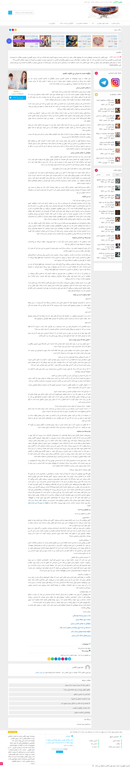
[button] (9, 41)
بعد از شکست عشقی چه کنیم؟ (80, 699)
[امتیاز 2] (16, 91)
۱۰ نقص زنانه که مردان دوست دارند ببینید (77, 685)
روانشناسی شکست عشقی (82, 712)
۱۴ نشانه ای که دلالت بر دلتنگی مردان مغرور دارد (75, 703)
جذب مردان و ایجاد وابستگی (82, 616)
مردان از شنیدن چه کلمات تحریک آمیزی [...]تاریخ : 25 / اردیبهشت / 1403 (105, 255)
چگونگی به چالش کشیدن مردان (81, 624)
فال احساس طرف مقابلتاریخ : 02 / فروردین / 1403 (106, 110)
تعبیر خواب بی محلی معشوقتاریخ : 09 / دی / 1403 (105, 181)
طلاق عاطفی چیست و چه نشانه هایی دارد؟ (77, 690)
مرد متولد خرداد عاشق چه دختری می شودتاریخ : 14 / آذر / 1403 (106, 229)
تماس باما (94, 744)
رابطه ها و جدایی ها (84, 648)
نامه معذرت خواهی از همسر (81, 708)
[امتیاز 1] (14, 91)
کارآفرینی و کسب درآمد (66, 23)
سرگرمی (53, 23)
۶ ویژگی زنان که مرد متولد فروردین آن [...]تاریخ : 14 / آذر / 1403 (106, 204)
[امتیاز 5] (21, 91)
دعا (93, 23)
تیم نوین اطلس (77, 667)
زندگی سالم (116, 23)
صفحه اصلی (116, 741)
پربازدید (108, 175)
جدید (117, 175)
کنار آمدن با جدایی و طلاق (82, 694)
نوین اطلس (117, 1)
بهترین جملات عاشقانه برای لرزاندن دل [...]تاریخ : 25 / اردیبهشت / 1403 (105, 246)
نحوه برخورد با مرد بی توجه (69, 655)
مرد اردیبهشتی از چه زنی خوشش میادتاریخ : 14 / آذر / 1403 (107, 220)
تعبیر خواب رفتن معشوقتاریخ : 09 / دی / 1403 (106, 196)
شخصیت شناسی (83, 23)
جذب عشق (82, 47)
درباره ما (94, 747)
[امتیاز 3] (17, 91)
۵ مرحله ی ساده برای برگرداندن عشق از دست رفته (75, 628)
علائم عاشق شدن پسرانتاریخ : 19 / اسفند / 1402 (106, 143)
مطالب (118, 744)
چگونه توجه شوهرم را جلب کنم (81, 631)
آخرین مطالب (93, 741)
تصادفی (98, 175)
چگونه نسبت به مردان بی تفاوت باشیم (77, 73)
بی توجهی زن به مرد (84, 655)
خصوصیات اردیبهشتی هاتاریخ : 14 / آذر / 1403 (106, 212)
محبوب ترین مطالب (114, 747)
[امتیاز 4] (19, 91)
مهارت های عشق (103, 23)
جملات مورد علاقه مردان (83, 620)
